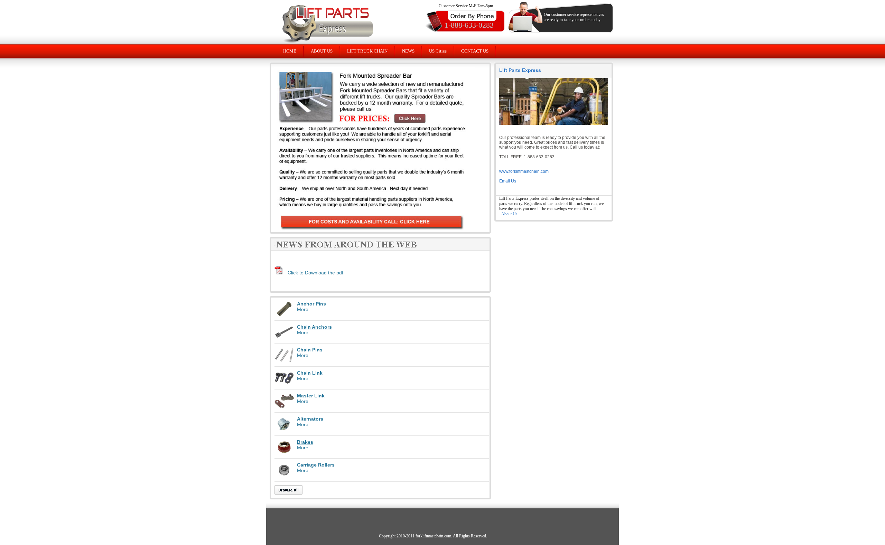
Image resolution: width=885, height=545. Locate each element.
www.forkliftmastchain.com (524, 171)
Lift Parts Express (520, 70)
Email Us (507, 181)
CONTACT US (474, 51)
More (302, 309)
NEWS (408, 51)
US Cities (438, 51)
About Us (509, 214)
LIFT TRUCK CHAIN (367, 51)
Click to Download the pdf (315, 272)
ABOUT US (322, 51)
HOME (289, 51)
